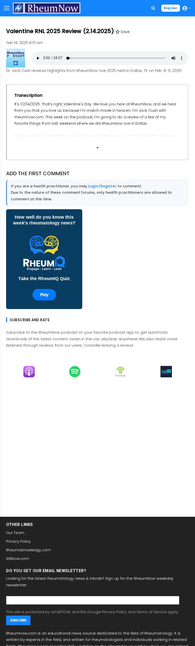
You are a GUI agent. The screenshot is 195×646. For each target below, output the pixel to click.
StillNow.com (17, 558)
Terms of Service (151, 612)
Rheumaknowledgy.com (28, 550)
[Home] (46, 8)
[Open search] (153, 8)
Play (44, 295)
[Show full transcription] (97, 146)
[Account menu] (186, 8)
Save (125, 31)
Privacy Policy (18, 541)
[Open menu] (7, 8)
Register (170, 8)
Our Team (15, 532)
